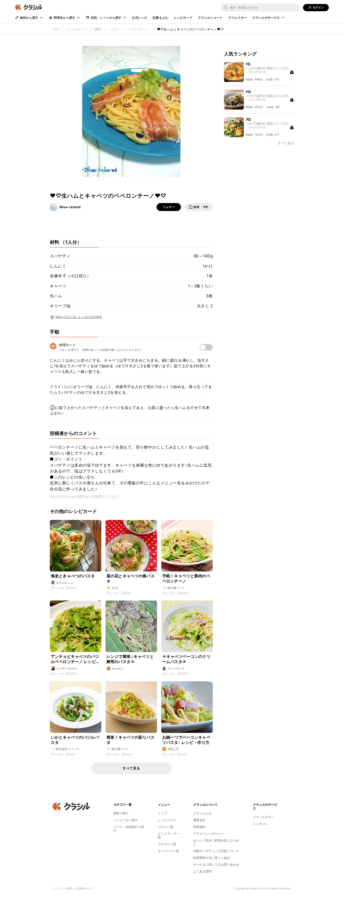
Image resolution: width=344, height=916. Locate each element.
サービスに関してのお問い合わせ (216, 864)
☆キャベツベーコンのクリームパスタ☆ (186, 659)
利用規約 (199, 827)
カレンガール (176, 668)
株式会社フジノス (67, 749)
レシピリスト (167, 820)
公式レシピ (139, 17)
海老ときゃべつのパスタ (73, 576)
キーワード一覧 (168, 851)
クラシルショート (210, 17)
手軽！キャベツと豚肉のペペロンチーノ (186, 578)
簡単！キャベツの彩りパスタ (130, 740)
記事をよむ (160, 17)
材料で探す (121, 813)
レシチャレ (260, 824)
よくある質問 (202, 871)
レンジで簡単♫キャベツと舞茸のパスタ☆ (130, 659)
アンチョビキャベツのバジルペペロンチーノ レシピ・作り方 (75, 659)
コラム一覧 (165, 827)
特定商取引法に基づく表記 (211, 858)
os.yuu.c (117, 668)
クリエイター (237, 17)
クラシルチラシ (263, 817)
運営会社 (199, 820)
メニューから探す (125, 820)
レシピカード (183, 17)
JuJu (115, 588)
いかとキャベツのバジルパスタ (75, 740)
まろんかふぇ (64, 582)
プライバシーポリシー (208, 833)
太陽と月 (173, 749)
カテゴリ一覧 (167, 844)
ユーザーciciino (66, 668)
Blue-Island (70, 207)
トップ (162, 813)
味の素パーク (176, 588)
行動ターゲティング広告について (216, 851)
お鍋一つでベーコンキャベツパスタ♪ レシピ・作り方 (186, 740)
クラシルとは (202, 813)
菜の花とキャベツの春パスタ (130, 578)
